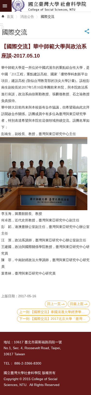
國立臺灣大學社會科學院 (51, 6)
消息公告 (27, 17)
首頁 (10, 17)
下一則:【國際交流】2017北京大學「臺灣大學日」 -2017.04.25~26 (54, 319)
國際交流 (47, 17)
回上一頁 (54, 304)
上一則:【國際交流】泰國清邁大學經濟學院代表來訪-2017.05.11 (54, 312)
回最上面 (76, 304)
